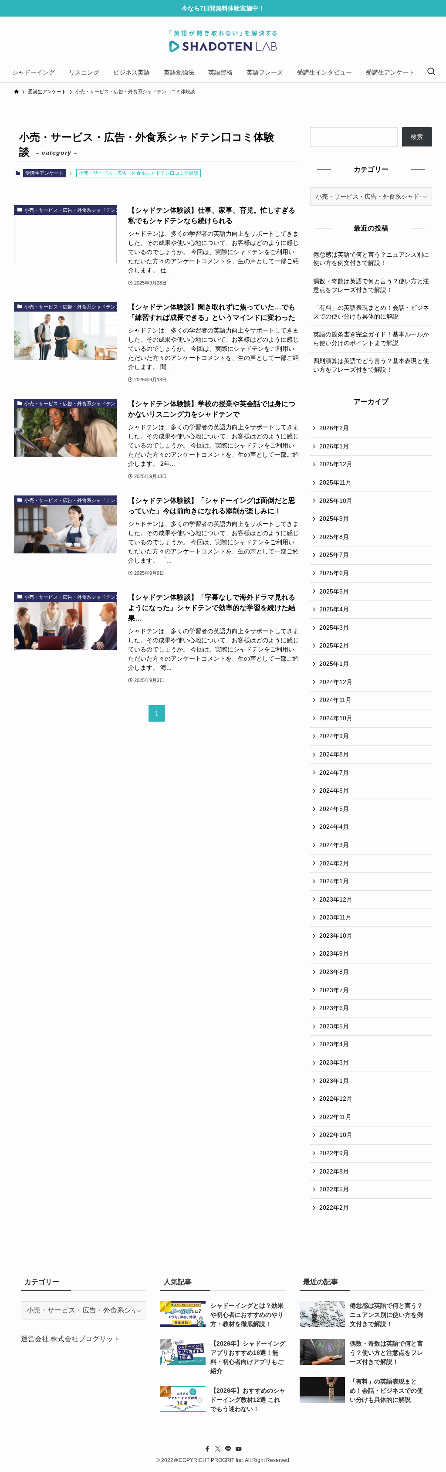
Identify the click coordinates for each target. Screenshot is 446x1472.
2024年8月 (334, 754)
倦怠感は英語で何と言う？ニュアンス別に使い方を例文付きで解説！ (371, 259)
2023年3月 (334, 1062)
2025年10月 (335, 500)
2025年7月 (334, 554)
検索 (417, 136)
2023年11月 (335, 917)
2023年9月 (334, 953)
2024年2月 (334, 863)
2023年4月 (334, 1044)
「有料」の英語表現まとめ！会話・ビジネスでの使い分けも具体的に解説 (371, 312)
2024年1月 (334, 881)
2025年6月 (334, 573)
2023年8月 (334, 971)
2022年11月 (335, 1116)
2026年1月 (334, 446)
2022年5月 (334, 1189)
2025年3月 (334, 627)
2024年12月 (335, 681)
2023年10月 (335, 935)
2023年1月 (334, 1080)
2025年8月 (334, 536)
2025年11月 (335, 482)
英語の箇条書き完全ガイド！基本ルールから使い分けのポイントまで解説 (371, 338)
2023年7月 (334, 990)
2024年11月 (335, 699)
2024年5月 (334, 808)
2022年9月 (334, 1153)
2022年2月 (334, 1207)
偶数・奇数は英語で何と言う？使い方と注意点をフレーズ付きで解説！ (371, 285)
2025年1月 (334, 663)
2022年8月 (334, 1171)
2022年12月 (335, 1098)
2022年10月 (335, 1134)
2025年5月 (334, 591)
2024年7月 (334, 772)
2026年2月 (334, 427)
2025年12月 (335, 464)
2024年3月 (334, 844)
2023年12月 (335, 899)
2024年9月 (334, 736)
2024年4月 (334, 826)
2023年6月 (334, 1007)
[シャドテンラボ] (223, 41)
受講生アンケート (44, 173)
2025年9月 (334, 518)
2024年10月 (335, 718)
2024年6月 (334, 790)
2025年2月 (334, 645)
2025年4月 (334, 609)
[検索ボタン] (431, 72)
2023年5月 (334, 1026)
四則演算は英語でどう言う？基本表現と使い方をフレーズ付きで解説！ (371, 365)
